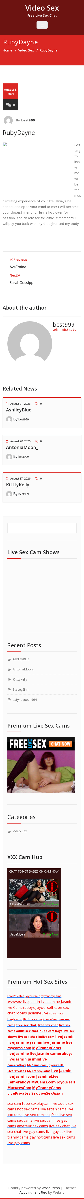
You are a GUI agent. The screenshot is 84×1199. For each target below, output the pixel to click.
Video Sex (26, 50)
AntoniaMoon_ (22, 447)
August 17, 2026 (20, 478)
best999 (28, 120)
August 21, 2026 (20, 404)
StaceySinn (20, 689)
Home (7, 50)
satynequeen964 (25, 699)
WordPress (51, 1188)
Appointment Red (33, 1192)
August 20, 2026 (20, 441)
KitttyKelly (17, 485)
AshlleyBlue (18, 410)
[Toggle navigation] (42, 25)
